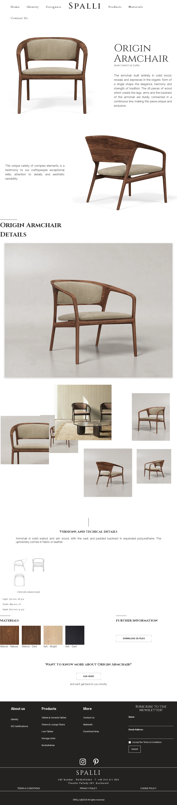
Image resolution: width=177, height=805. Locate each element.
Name (131, 717)
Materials (136, 7)
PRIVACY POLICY (88, 788)
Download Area (91, 731)
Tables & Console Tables (54, 717)
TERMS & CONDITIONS (28, 788)
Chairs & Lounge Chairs (53, 724)
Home (15, 7)
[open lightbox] (88, 310)
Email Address (136, 729)
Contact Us (19, 18)
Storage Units (48, 738)
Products (115, 7)
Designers (54, 7)
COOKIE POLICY (148, 788)
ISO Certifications (19, 726)
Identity (33, 7)
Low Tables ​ (48, 731)
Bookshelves (48, 745)
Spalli (85, 6)
